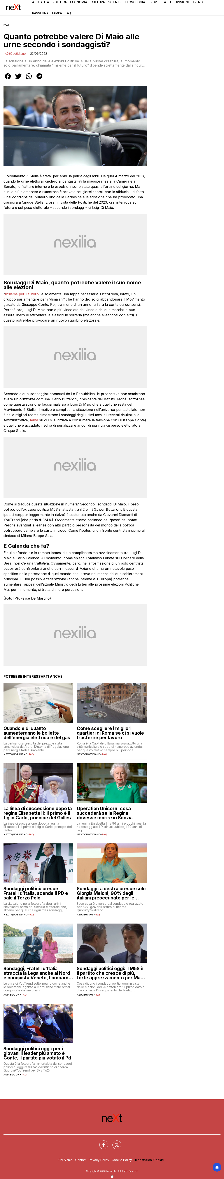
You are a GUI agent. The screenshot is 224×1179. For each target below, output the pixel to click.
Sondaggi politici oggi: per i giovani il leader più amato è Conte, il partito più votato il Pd (37, 1053)
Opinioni (182, 2)
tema (34, 420)
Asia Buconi (85, 914)
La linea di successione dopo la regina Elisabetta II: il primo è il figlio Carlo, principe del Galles (38, 813)
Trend (197, 2)
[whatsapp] (28, 79)
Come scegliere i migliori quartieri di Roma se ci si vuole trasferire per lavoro (110, 733)
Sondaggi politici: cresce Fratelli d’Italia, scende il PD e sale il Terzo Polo (36, 893)
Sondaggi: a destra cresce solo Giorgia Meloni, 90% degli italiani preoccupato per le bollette (111, 893)
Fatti (167, 2)
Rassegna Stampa (47, 13)
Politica (59, 2)
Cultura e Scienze (106, 2)
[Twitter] (114, 1142)
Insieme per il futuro (22, 294)
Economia (78, 2)
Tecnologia (135, 2)
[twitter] (18, 79)
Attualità (40, 2)
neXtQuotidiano (15, 53)
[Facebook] (101, 1142)
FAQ (6, 24)
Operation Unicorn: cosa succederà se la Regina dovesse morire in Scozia (105, 813)
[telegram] (39, 79)
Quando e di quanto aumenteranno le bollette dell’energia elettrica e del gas (37, 733)
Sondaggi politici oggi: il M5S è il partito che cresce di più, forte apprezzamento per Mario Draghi (111, 973)
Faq (68, 13)
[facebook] (8, 79)
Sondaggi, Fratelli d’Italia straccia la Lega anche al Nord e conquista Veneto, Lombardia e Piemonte (38, 973)
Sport (154, 2)
